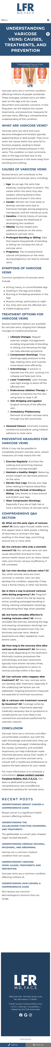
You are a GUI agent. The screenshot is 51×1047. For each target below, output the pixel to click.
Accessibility (33, 1007)
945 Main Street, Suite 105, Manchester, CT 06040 (28, 997)
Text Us (39, 1045)
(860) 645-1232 (15, 996)
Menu (4, 20)
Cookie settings (25, 1039)
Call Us (14, 1045)
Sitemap (22, 1007)
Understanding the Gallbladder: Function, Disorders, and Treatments (24, 826)
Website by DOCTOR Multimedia (25, 1009)
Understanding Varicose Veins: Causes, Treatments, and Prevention (21, 865)
